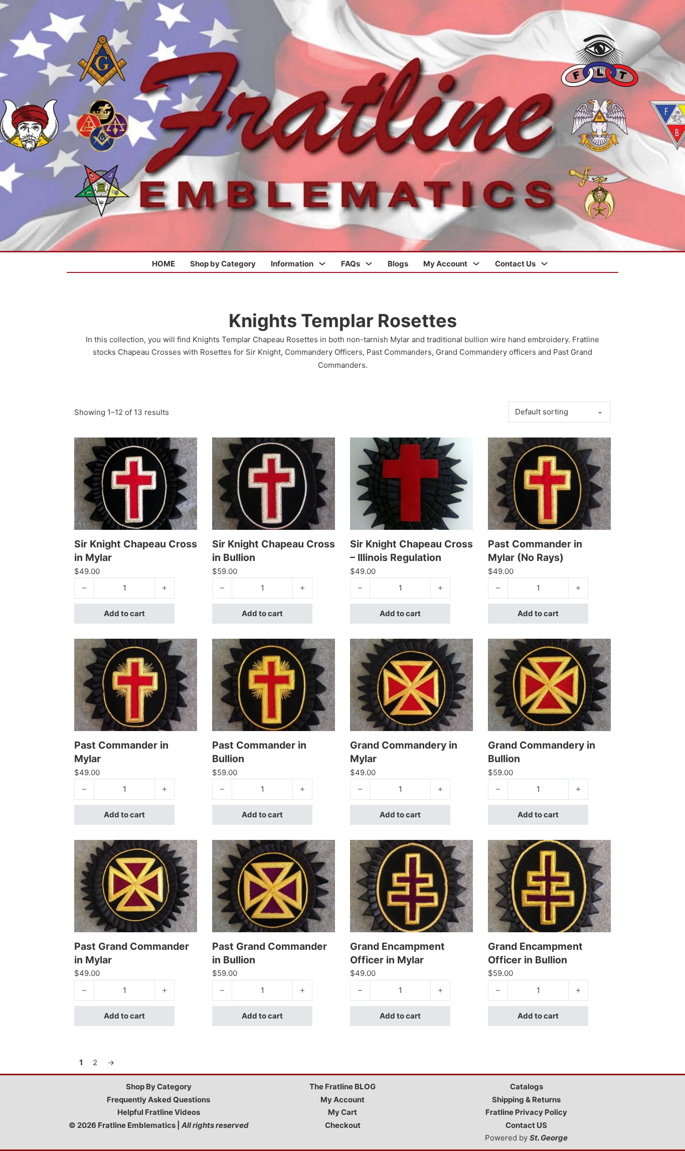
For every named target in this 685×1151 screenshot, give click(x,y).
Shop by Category (223, 263)
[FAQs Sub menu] (369, 263)
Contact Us (515, 263)
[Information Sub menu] (322, 263)
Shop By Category (159, 1086)
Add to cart (124, 613)
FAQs (350, 263)
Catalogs (526, 1086)
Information (292, 263)
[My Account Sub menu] (476, 263)
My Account (445, 263)
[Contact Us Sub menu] (544, 263)
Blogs (398, 263)
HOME (163, 263)
